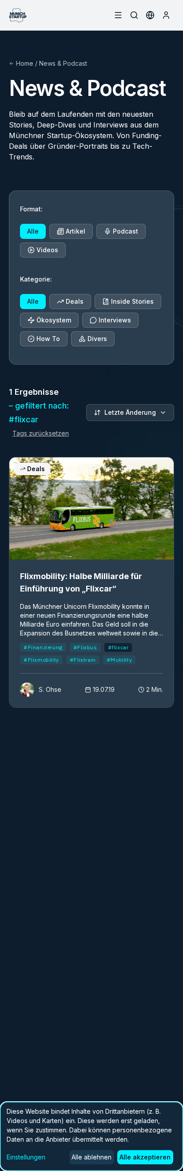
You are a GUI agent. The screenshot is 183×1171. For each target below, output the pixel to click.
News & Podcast (63, 63)
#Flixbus (85, 647)
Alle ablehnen (91, 1157)
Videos (47, 250)
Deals (75, 301)
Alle (33, 231)
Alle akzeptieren (145, 1157)
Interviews (115, 320)
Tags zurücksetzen (40, 433)
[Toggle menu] (118, 15)
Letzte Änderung (130, 412)
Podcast (125, 231)
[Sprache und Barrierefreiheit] (150, 15)
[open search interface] (134, 15)
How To (48, 338)
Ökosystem (53, 320)
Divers (97, 338)
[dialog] (91, 1136)
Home (24, 63)
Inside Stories (132, 301)
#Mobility (119, 659)
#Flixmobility (41, 659)
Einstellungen (26, 1157)
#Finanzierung (43, 647)
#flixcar (118, 647)
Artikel (75, 231)
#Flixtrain (83, 659)
